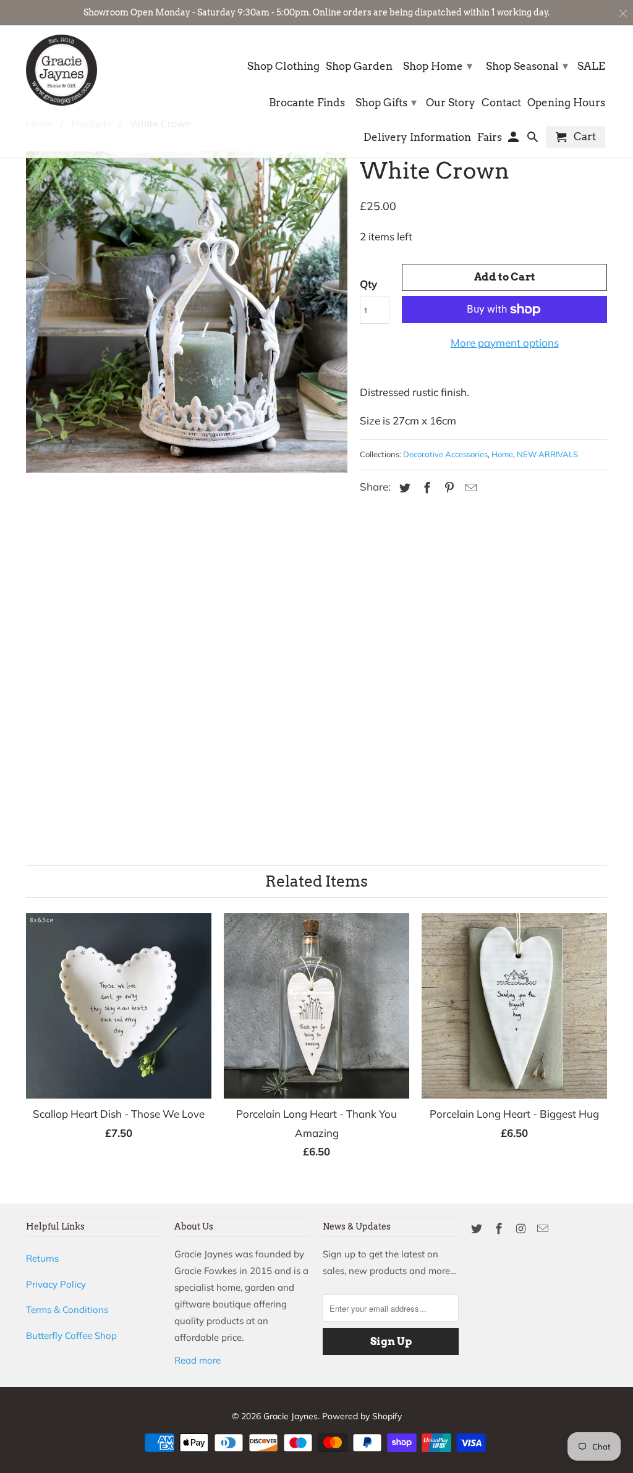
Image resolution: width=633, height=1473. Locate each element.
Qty (368, 283)
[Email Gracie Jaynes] (544, 1229)
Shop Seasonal (527, 65)
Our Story (450, 103)
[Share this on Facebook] (425, 488)
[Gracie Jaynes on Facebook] (500, 1229)
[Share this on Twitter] (403, 488)
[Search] (533, 139)
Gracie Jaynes (290, 1416)
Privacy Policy (56, 1284)
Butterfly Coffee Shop (71, 1335)
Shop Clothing (283, 66)
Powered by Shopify (362, 1416)
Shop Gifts (386, 102)
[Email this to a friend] (469, 488)
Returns (42, 1258)
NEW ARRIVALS (547, 454)
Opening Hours (566, 103)
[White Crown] (186, 472)
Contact (501, 103)
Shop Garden (359, 66)
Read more (197, 1360)
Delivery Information (417, 137)
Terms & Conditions (67, 1309)
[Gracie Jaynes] (61, 70)
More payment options (505, 342)
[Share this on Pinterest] (447, 488)
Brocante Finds (307, 103)
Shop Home (437, 65)
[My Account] (514, 139)
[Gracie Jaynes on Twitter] (478, 1229)
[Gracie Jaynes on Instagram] (522, 1229)
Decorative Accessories (445, 454)
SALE (591, 66)
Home (502, 454)
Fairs (489, 137)
